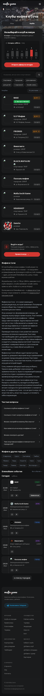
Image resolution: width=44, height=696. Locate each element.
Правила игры (8, 623)
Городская (18, 80)
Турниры (27, 623)
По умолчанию (33, 90)
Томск (32, 461)
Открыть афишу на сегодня (22, 65)
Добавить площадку (30, 650)
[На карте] (16, 495)
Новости (26, 630)
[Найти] (39, 74)
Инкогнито (19, 541)
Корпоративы (8, 643)
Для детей (6, 85)
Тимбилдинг (8, 650)
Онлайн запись (31, 85)
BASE (16, 482)
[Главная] (3, 9)
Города (8, 9)
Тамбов (36, 456)
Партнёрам (27, 657)
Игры (12, 23)
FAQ (5, 670)
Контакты (7, 674)
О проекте (7, 666)
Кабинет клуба (28, 643)
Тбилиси (6, 461)
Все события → (37, 471)
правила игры (34, 293)
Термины (7, 630)
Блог (25, 634)
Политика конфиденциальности (14, 689)
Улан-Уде (23, 465)
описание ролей (7, 295)
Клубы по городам (10, 619)
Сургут (17, 456)
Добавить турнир (29, 654)
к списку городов (22, 577)
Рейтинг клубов (29, 619)
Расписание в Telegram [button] (18, 605)
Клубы (32, 23)
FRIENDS (18, 522)
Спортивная (7, 80)
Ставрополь (7, 456)
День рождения (9, 646)
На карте (37, 107)
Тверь (14, 461)
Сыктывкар (26, 456)
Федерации (28, 626)
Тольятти (23, 461)
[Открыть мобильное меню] (40, 4)
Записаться (35, 495)
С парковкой (19, 85)
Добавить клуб (29, 646)
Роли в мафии (8, 626)
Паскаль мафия (21, 559)
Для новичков (31, 80)
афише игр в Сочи (34, 290)
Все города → (33, 465)
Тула (39, 461)
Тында (5, 465)
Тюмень (13, 465)
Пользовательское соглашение (13, 686)
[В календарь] (12, 495)
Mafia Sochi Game (21, 504)
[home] (9, 4)
